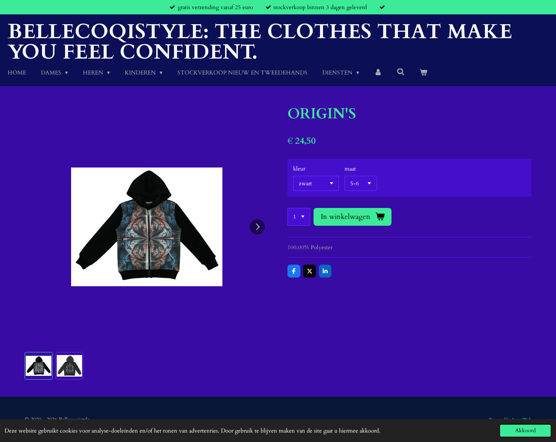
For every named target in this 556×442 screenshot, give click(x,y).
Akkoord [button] (525, 430)
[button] (39, 366)
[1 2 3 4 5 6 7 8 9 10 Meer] (298, 217)
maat (350, 168)
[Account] (378, 73)
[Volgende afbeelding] (257, 226)
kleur (299, 168)
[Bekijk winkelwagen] (423, 73)
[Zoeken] (400, 72)
